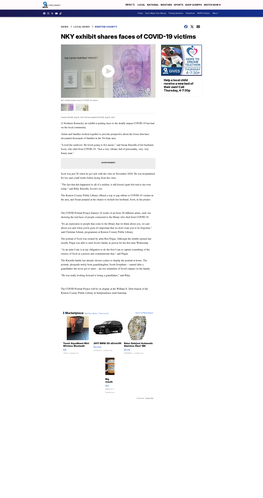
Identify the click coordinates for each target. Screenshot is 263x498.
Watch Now (211, 4)
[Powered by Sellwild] (149, 398)
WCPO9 (45, 13)
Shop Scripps (193, 4)
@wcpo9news (61, 13)
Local (141, 4)
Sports (178, 4)
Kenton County (106, 26)
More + (216, 13)
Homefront (190, 13)
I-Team (140, 13)
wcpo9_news (49, 13)
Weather (166, 4)
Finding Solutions (176, 13)
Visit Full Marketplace (144, 313)
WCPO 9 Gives (203, 13)
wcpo (53, 13)
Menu (129, 5)
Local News (82, 26)
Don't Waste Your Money (155, 13)
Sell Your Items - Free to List (96, 313)
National (153, 4)
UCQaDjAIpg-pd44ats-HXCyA (57, 13)
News (64, 26)
